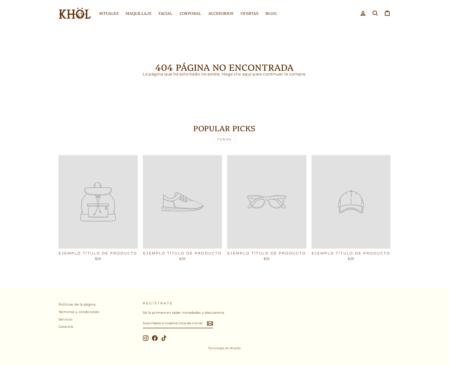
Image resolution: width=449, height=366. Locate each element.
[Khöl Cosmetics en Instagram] (145, 338)
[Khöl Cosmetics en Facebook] (155, 338)
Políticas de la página (76, 304)
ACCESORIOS (221, 13)
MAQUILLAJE (139, 13)
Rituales (109, 13)
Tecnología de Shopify (224, 348)
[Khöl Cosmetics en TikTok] (164, 338)
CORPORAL (190, 13)
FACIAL (165, 13)
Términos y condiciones (78, 312)
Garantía (65, 327)
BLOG (271, 13)
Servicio (65, 319)
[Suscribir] (210, 323)
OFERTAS (250, 13)
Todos (224, 139)
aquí (247, 74)
